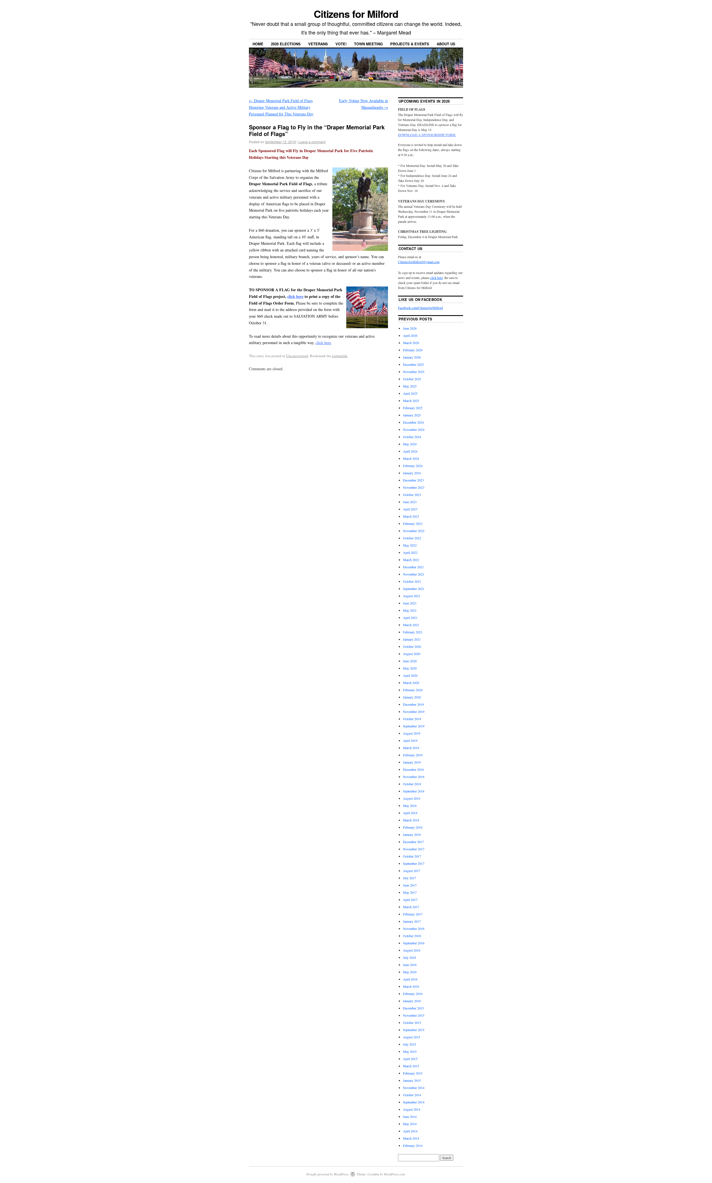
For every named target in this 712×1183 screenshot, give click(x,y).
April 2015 (410, 1058)
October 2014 (412, 1095)
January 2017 (412, 921)
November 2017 (413, 849)
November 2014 (413, 1087)
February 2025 (412, 408)
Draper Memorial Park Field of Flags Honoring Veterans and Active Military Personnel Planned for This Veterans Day (281, 107)
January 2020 (412, 697)
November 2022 (413, 530)
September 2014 (413, 1102)
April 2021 (410, 617)
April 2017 (410, 899)
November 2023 (413, 487)
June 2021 (410, 603)
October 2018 (412, 784)
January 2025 (412, 415)
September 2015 (413, 1030)
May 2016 (410, 972)
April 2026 (410, 335)
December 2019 (413, 704)
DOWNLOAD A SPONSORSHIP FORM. (427, 134)
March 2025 (411, 400)
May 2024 (410, 444)
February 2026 (412, 350)
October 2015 (412, 1022)
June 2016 (410, 964)
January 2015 (412, 1080)
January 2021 (412, 639)
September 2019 (413, 726)
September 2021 (413, 588)
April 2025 (410, 393)
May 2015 (410, 1051)
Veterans (318, 43)
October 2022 (412, 538)
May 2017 (410, 892)
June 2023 (410, 502)
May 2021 (410, 610)
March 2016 (411, 986)
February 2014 (412, 1145)
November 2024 (413, 429)
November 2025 (413, 371)
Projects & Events (409, 43)
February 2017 (412, 914)
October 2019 (412, 719)
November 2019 (413, 711)
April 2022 (410, 552)
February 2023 (412, 523)
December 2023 (413, 480)
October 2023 (412, 494)
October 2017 (412, 856)
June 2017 (410, 885)
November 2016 (413, 928)
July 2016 (409, 957)
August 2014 (411, 1109)
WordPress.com (394, 1174)
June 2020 (410, 661)
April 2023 (410, 509)
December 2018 (413, 769)
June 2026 (410, 328)
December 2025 (413, 364)
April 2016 (410, 979)
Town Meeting (368, 43)
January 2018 (412, 834)
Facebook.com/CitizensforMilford (420, 307)
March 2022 (411, 559)
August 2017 (411, 870)
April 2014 (410, 1131)
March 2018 (411, 820)
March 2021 (411, 625)
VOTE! (341, 43)
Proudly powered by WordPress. (327, 1174)
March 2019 (411, 747)
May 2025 (410, 386)
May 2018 (410, 805)
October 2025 (412, 379)
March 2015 (411, 1066)
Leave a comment (311, 141)
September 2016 (413, 943)
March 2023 (411, 516)
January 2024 (412, 473)
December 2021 (413, 567)
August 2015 (411, 1037)
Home (258, 43)
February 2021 (412, 632)
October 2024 (412, 436)
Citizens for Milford (356, 13)
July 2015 (409, 1044)
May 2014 (410, 1124)
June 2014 (410, 1116)
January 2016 (412, 1001)
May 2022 (410, 545)
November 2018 (413, 776)
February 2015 (412, 1073)
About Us (446, 43)
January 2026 (412, 357)
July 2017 (409, 878)
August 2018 (411, 798)
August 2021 (411, 596)
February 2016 (412, 993)
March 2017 (411, 907)
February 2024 (412, 465)
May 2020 (410, 668)
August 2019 (411, 733)
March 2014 (411, 1138)
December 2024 (413, 422)
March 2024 (411, 458)
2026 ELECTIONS (286, 43)
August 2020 (411, 653)
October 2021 (412, 581)
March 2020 (411, 682)
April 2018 (410, 813)
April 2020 (410, 675)
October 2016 (412, 935)
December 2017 (413, 841)
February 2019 (412, 755)
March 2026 (411, 342)
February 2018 (412, 827)
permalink (339, 355)
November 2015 (413, 1015)
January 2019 (412, 762)
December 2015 (413, 1008)
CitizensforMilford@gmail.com (418, 262)
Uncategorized (297, 355)
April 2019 (410, 740)
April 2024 (410, 451)
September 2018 (413, 791)
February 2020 (412, 690)
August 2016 (411, 950)
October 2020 (412, 646)
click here (295, 296)
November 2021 (413, 574)
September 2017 (413, 863)
